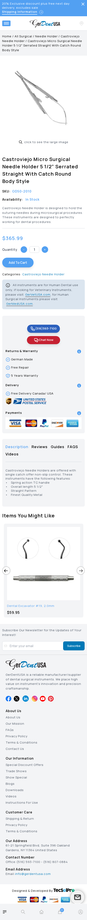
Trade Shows (16, 771)
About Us (13, 717)
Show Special (16, 777)
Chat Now (46, 340)
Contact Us (15, 748)
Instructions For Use (22, 802)
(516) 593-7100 (28, 862)
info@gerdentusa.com (33, 874)
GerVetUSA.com (37, 294)
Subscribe (74, 646)
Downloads (15, 789)
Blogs (10, 783)
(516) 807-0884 (55, 862)
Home (7, 36)
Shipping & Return (20, 818)
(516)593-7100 (46, 328)
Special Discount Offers (25, 764)
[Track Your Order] (82, 23)
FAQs (10, 729)
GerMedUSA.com (19, 304)
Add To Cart (18, 262)
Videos (11, 796)
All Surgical (23, 36)
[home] (41, 911)
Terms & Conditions (21, 742)
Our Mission (15, 723)
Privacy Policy (17, 736)
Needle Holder (46, 36)
